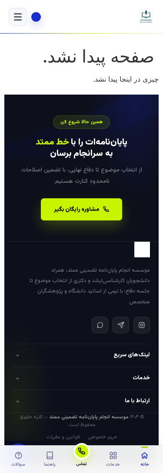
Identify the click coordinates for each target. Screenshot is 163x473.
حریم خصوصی (102, 437)
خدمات (113, 464)
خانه (144, 464)
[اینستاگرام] (141, 325)
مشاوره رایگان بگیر (76, 209)
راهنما (50, 464)
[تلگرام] (121, 325)
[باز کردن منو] (18, 17)
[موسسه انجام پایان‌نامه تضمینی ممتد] (146, 17)
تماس (81, 464)
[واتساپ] (100, 325)
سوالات (18, 464)
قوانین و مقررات (63, 437)
